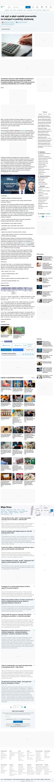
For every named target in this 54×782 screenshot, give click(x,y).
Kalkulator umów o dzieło (43, 162)
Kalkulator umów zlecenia (43, 160)
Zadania (2, 754)
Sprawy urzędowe (21, 742)
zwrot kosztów (26, 228)
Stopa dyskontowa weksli (43, 207)
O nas (2, 765)
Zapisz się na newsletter (30, 331)
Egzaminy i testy (12, 756)
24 (39, 217)
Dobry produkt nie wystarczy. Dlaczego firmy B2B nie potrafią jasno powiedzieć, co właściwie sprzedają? (44, 136)
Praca (19, 743)
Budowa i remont (47, 742)
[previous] (11, 693)
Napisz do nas (19, 331)
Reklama (42, 765)
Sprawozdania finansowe (40, 746)
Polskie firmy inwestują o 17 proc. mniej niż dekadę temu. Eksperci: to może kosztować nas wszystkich (44, 145)
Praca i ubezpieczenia (23, 497)
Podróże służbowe (39, 756)
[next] (25, 693)
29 (48, 217)
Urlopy (11, 742)
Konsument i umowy (21, 741)
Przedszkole (12, 752)
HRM (10, 744)
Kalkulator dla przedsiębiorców (44, 157)
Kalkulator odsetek (30, 756)
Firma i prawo (40, 255)
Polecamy (39, 340)
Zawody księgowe (4, 743)
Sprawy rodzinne (21, 738)
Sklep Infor (20, 744)
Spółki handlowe (41, 180)
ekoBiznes (16, 498)
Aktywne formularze (45, 177)
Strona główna (3, 13)
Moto (34, 10)
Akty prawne (20, 750)
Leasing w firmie (4, 497)
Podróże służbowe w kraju (43, 199)
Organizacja (3, 752)
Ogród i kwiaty (46, 743)
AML (36, 747)
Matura (11, 758)
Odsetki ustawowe (39, 757)
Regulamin (28, 765)
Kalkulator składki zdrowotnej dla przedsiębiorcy (44, 155)
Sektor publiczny (20, 10)
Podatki (12, 13)
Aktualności (3, 495)
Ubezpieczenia (12, 741)
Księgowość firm (4, 736)
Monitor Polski (20, 753)
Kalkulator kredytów (42, 165)
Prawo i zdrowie (21, 746)
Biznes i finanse (29, 738)
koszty (2, 117)
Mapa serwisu (47, 765)
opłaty (27, 196)
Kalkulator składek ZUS (42, 167)
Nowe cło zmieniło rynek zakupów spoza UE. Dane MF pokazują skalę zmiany (44, 121)
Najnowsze (45, 115)
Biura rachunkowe (39, 736)
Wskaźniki (42, 187)
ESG (11, 499)
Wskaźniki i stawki (39, 750)
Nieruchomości (39, 10)
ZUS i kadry (3, 742)
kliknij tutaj (23, 712)
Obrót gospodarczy (4, 741)
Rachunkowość (3, 739)
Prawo (25, 10)
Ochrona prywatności (8, 765)
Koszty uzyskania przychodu (43, 198)
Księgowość (7, 10)
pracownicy (23, 116)
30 (50, 217)
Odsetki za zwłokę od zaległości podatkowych (44, 192)
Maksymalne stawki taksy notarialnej (43, 205)
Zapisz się (18, 707)
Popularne (40, 115)
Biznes (14, 10)
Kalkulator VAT (41, 168)
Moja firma (8, 13)
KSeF (48, 10)
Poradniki (21, 498)
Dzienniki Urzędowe (21, 754)
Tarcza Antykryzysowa (5, 499)
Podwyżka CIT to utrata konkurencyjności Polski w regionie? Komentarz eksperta (45, 130)
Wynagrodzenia (12, 739)
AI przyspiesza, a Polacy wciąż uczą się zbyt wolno (44, 148)
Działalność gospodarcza (43, 178)
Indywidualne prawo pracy (14, 738)
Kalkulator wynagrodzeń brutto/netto (45, 159)
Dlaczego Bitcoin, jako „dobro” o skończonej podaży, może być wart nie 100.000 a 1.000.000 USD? (44, 118)
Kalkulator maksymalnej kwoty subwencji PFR (44, 171)
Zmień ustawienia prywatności (19, 765)
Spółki (15, 495)
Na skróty (46, 750)
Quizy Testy (40, 209)
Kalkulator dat (40, 175)
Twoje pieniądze (30, 10)
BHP (10, 743)
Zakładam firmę (9, 495)
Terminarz (42, 214)
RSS (35, 765)
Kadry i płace (3, 757)
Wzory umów (46, 756)
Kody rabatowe (46, 754)
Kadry (11, 10)
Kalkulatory (42, 153)
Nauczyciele (12, 754)
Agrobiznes (11, 498)
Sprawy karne (20, 739)
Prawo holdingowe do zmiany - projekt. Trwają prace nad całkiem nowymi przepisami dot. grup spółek (44, 127)
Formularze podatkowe (48, 757)
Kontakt (38, 765)
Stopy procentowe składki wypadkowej (43, 196)
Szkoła (11, 753)
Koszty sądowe (41, 181)
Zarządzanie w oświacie (14, 757)
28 (46, 217)
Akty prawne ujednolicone (22, 758)
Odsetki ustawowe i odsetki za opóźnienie (43, 189)
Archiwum (46, 753)
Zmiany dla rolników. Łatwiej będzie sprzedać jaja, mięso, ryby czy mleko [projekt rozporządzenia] (45, 124)
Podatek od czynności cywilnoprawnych (42, 202)
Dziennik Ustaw (20, 752)
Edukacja (44, 10)
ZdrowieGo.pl (46, 752)
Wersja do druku (7, 331)
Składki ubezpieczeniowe (40, 754)
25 (41, 217)
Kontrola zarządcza (41, 183)
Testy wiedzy (12, 761)
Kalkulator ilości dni (42, 173)
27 (44, 217)
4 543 (22, 692)
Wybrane (49, 115)
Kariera (32, 765)
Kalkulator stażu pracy (30, 757)
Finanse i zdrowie (30, 744)
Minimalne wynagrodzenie (40, 753)
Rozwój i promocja (4, 756)
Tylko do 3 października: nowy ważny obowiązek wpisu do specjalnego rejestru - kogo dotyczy (45, 142)
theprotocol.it (46, 758)
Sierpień (48, 214)
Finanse (23, 495)
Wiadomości (46, 738)
